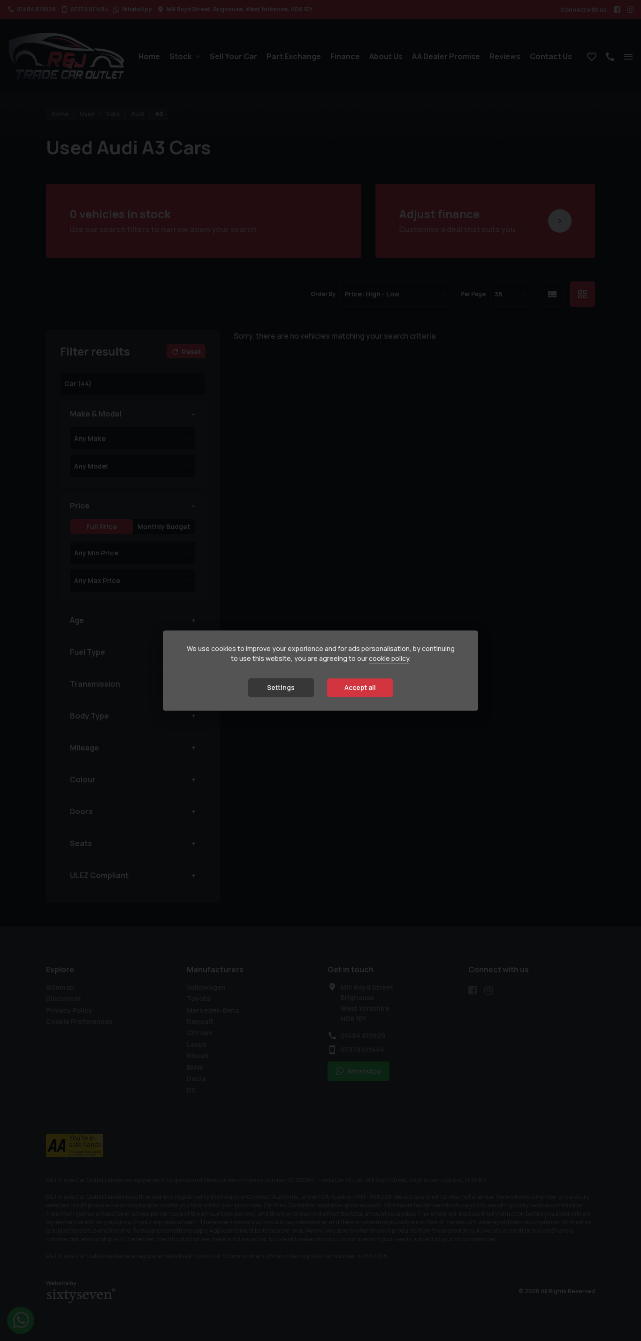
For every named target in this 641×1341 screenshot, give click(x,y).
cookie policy (389, 658)
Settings (281, 687)
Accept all (360, 687)
